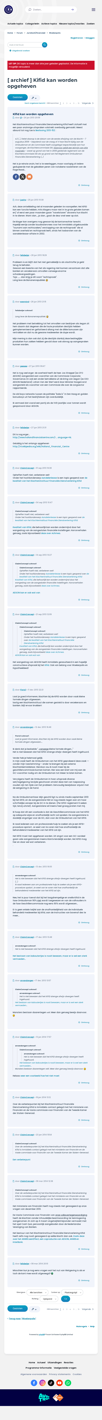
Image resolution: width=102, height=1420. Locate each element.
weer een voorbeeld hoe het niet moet (39, 1075)
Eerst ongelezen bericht (35, 103)
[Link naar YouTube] (59, 1383)
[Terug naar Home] (8, 9)
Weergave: (21, 1292)
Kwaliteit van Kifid (22, 527)
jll (21, 117)
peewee (23, 366)
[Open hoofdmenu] (93, 9)
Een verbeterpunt (21, 1159)
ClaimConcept (27, 468)
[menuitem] (81, 1326)
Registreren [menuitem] (77, 38)
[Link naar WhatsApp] (68, 1383)
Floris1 (23, 690)
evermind (24, 302)
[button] (72, 9)
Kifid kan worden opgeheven (33, 114)
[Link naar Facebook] (34, 1383)
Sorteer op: (56, 1292)
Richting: (35, 1298)
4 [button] (70, 103)
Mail (29, 177)
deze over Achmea (50, 533)
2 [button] (63, 103)
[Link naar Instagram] (42, 1383)
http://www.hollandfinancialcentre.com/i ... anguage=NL (42, 437)
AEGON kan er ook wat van (26, 592)
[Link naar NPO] (58, 1397)
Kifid (47, 665)
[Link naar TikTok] (51, 1383)
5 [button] (73, 103)
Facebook (16, 177)
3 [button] (66, 103)
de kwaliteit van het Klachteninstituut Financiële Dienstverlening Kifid (50, 479)
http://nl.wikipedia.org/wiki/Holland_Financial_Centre (41, 446)
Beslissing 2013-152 (45, 130)
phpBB (42, 1334)
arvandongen (26, 727)
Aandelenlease (49, 477)
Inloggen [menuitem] (90, 38)
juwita (23, 200)
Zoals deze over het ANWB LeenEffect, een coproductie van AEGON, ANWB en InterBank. (48, 1239)
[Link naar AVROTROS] (44, 1398)
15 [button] (78, 103)
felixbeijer (24, 255)
